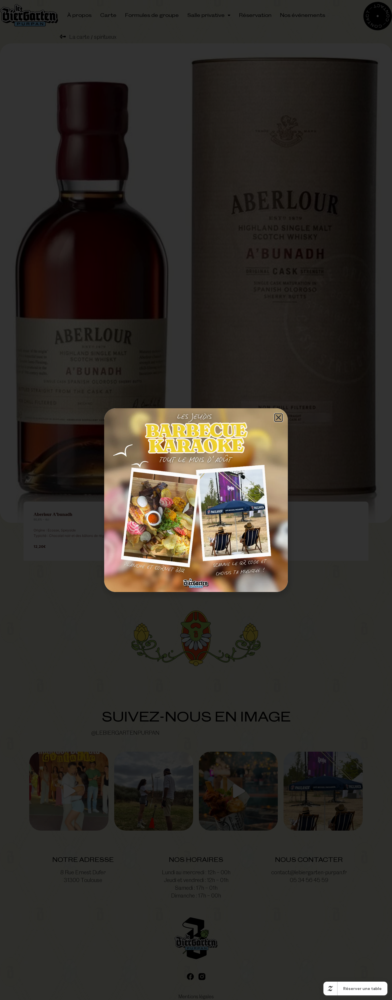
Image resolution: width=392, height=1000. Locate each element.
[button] (278, 417)
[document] (196, 500)
